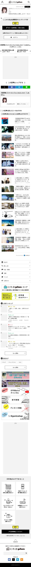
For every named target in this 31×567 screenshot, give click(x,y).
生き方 (5, 262)
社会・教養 (7, 269)
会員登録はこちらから (16, 531)
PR (29, 123)
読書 (5, 273)
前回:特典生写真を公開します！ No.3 (8, 51)
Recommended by (20, 255)
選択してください (21, 104)
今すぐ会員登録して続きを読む (16, 27)
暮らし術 (6, 266)
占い (20, 362)
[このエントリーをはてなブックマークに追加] (17, 560)
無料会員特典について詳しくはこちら (16, 535)
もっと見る (15, 353)
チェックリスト (12, 362)
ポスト (28, 6)
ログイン (15, 37)
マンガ (6, 277)
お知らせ (6, 280)
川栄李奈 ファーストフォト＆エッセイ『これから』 (15, 45)
